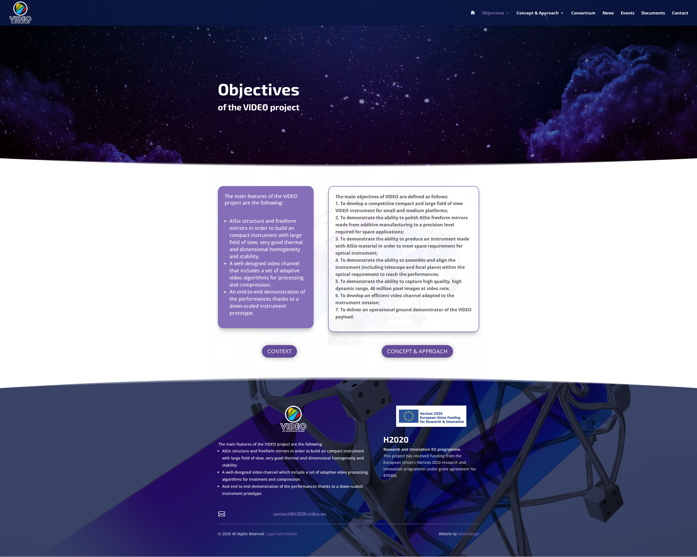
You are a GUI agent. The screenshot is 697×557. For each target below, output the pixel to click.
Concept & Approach (537, 13)
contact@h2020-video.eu (299, 514)
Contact (680, 13)
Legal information (281, 533)
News (608, 13)
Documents (653, 13)
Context (279, 351)
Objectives (493, 13)
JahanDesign (468, 533)
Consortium (583, 13)
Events (627, 13)
